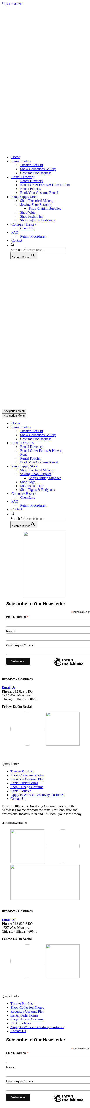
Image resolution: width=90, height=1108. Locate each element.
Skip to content (12, 3)
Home (15, 157)
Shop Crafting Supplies (45, 208)
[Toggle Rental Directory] (78, 443)
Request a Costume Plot (26, 779)
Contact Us (18, 799)
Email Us (8, 687)
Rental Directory (31, 181)
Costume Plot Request (35, 173)
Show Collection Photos (27, 775)
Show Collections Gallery (38, 169)
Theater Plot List (31, 165)
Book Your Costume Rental (39, 192)
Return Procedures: (33, 236)
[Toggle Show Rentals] (78, 427)
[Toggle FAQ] (78, 501)
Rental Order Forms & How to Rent (45, 185)
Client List (27, 228)
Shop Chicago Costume (26, 787)
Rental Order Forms (24, 783)
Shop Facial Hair (31, 216)
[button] (12, 246)
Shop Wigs (27, 212)
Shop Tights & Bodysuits (37, 220)
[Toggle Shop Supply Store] (78, 466)
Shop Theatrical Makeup (37, 201)
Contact (16, 240)
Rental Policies (30, 189)
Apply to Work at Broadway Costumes (37, 795)
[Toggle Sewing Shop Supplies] (78, 474)
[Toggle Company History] (78, 494)
